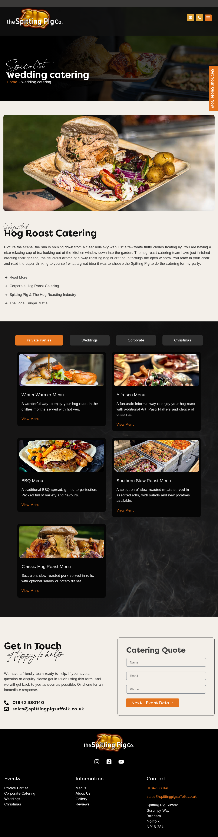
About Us (83, 793)
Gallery (81, 799)
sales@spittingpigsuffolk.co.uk (172, 797)
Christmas (12, 804)
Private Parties (16, 788)
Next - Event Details (152, 702)
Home (12, 82)
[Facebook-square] (109, 761)
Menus (81, 788)
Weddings (12, 799)
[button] (208, 17)
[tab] (39, 340)
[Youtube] (121, 761)
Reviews (82, 804)
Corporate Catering (19, 793)
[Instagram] (96, 761)
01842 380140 (158, 788)
